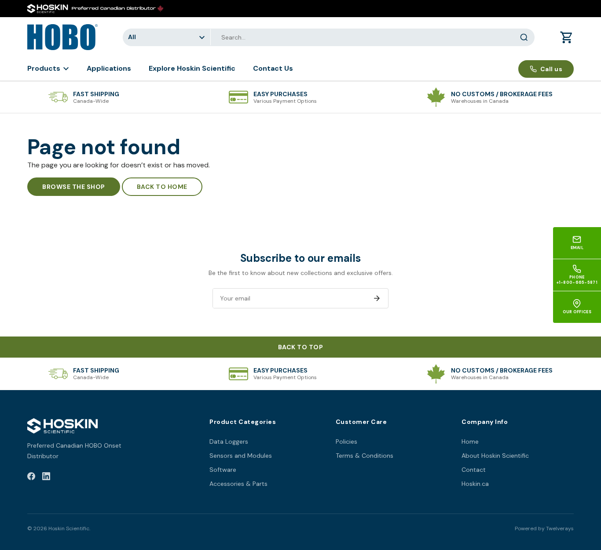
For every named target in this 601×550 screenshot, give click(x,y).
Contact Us (273, 68)
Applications (109, 68)
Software (222, 470)
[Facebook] (31, 477)
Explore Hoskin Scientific (192, 68)
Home (470, 441)
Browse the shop (73, 187)
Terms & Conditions (364, 456)
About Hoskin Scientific (495, 456)
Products (43, 68)
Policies (346, 441)
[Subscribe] (376, 298)
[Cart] (567, 37)
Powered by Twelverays (544, 528)
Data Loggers (228, 441)
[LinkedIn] (46, 477)
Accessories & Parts (238, 484)
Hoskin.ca (475, 484)
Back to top (300, 347)
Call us (551, 69)
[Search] (524, 37)
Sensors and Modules (240, 456)
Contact (474, 470)
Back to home (162, 187)
